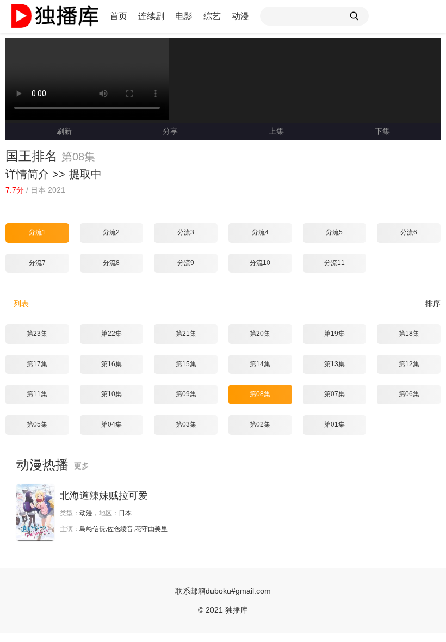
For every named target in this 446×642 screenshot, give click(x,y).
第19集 (334, 333)
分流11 (334, 263)
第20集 (260, 333)
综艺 (212, 16)
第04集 (111, 424)
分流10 (260, 263)
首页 (118, 16)
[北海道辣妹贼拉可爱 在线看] (35, 512)
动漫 (240, 16)
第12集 (409, 364)
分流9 (185, 263)
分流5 (334, 232)
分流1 (37, 232)
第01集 (334, 424)
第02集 (260, 424)
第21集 (186, 333)
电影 (184, 16)
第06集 (409, 394)
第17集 (37, 364)
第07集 (334, 394)
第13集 (334, 364)
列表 (21, 303)
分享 (170, 131)
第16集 (111, 364)
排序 (433, 303)
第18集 (409, 333)
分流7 (37, 263)
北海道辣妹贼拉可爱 (104, 495)
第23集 (37, 333)
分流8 (111, 263)
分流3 (185, 232)
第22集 (111, 333)
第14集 (260, 364)
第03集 (186, 424)
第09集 (186, 394)
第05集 (37, 424)
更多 (81, 465)
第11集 (37, 394)
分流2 (111, 232)
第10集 (111, 394)
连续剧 (151, 16)
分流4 (260, 232)
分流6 (408, 232)
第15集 (186, 364)
